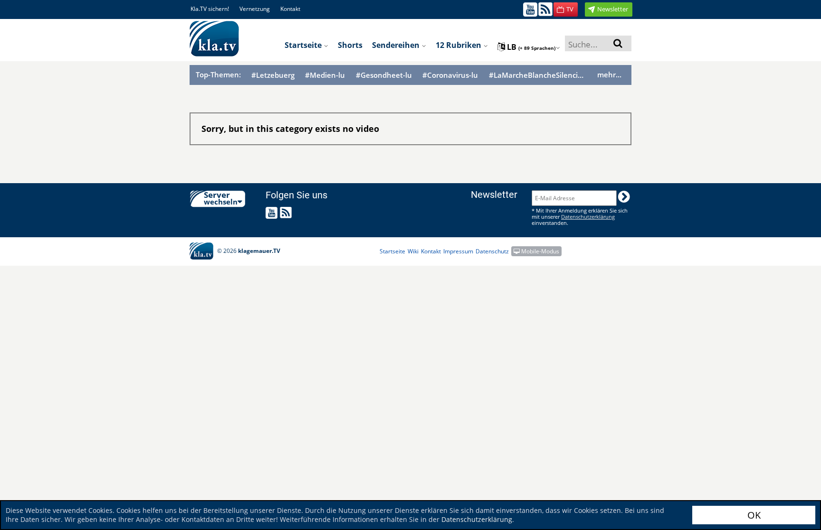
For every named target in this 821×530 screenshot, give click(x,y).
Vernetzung (254, 9)
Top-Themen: (218, 74)
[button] (566, 9)
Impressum (458, 251)
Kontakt (290, 9)
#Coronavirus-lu (450, 75)
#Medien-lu (325, 75)
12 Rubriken (459, 45)
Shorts (350, 45)
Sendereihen (396, 45)
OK (754, 515)
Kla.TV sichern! (210, 9)
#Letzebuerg (273, 75)
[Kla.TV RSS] (545, 9)
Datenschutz (492, 251)
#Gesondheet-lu (384, 75)
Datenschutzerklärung (476, 519)
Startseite (304, 45)
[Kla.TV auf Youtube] (530, 9)
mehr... (609, 74)
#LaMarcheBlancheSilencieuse (538, 75)
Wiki (413, 251)
